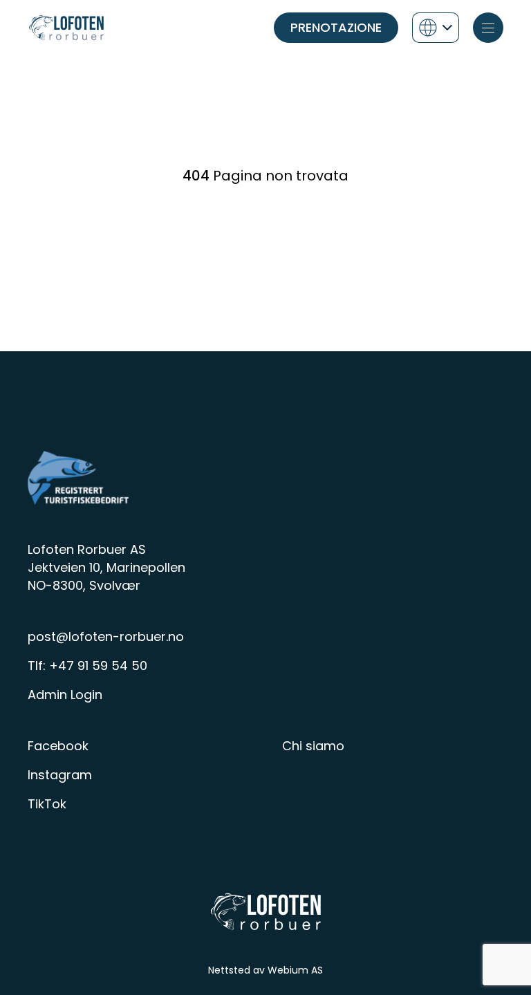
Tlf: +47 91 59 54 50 (87, 665)
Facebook (58, 745)
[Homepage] (66, 28)
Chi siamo (313, 745)
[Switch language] (435, 27)
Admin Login (65, 694)
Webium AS (295, 970)
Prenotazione (336, 27)
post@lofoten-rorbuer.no (106, 636)
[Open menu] (488, 27)
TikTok (47, 803)
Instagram (60, 774)
